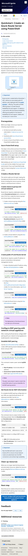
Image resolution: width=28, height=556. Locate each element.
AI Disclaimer (4, 547)
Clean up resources (7, 46)
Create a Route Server (7, 41)
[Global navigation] (1, 15)
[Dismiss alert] (26, 2)
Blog (20, 547)
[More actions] (25, 19)
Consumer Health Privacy (7, 552)
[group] (15, 212)
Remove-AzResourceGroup (17, 469)
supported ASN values (16, 373)
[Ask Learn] (23, 19)
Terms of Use (19, 552)
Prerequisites (5, 39)
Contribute (3, 550)
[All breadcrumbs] (2, 19)
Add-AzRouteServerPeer (12, 345)
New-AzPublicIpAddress (12, 267)
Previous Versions (13, 547)
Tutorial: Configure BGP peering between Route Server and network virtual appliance (14, 498)
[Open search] (21, 15)
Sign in (25, 15)
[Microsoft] (14, 16)
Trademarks (4, 554)
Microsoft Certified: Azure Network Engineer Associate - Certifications (12, 525)
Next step (4, 47)
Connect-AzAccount (20, 168)
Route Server (15, 19)
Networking (8, 19)
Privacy (9, 550)
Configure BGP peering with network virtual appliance (12, 43)
